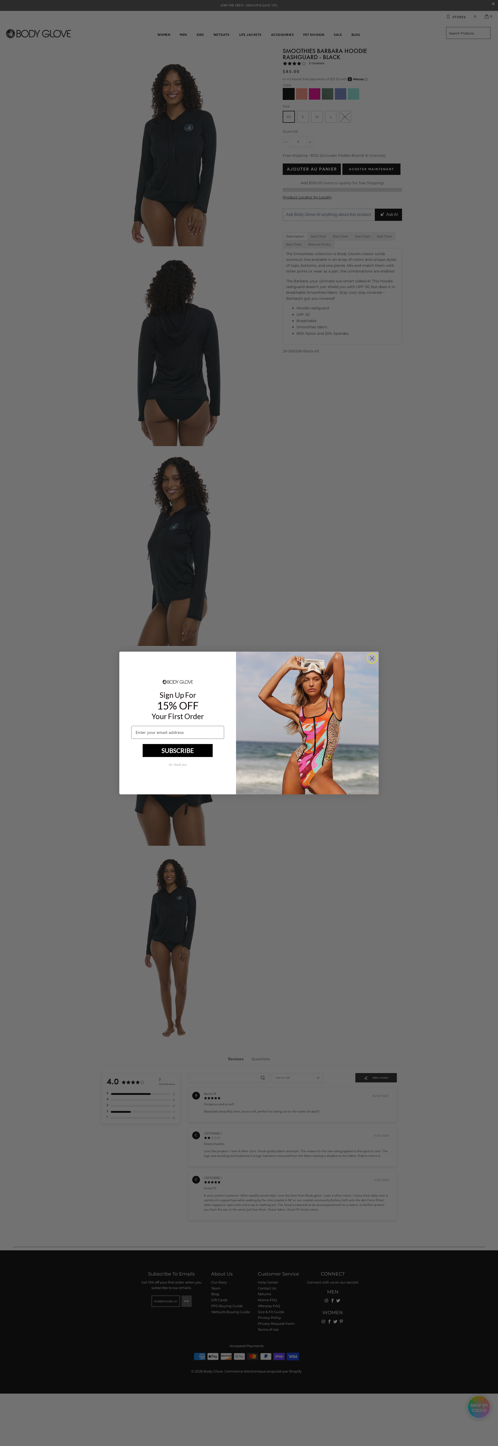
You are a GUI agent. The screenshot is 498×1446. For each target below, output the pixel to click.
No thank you (177, 765)
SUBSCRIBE (178, 750)
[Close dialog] (372, 658)
